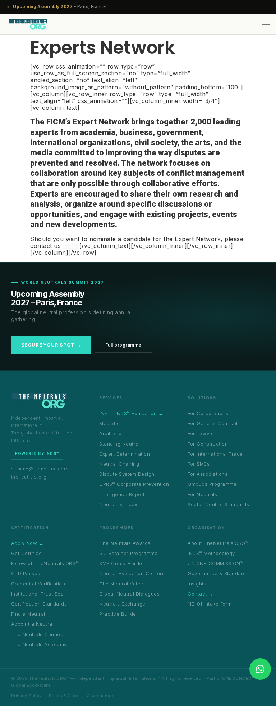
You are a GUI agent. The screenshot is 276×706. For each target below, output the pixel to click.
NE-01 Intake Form (210, 604)
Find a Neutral (28, 614)
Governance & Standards (218, 573)
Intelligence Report (122, 494)
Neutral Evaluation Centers (132, 573)
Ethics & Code (64, 695)
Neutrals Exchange (122, 604)
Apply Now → (27, 543)
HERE (71, 245)
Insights (197, 584)
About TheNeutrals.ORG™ (218, 543)
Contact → (200, 594)
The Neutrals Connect (38, 634)
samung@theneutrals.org (40, 468)
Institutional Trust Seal (38, 594)
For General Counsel (213, 423)
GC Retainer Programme (128, 553)
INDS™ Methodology (211, 553)
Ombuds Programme (212, 484)
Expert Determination (124, 454)
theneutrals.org (29, 477)
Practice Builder (118, 614)
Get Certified (26, 553)
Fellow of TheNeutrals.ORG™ (45, 563)
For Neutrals (202, 494)
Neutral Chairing (119, 464)
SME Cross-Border (121, 563)
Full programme (123, 345)
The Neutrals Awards (125, 543)
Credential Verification (38, 584)
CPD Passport (27, 573)
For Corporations (208, 413)
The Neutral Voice (121, 584)
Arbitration (112, 433)
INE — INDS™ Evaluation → (131, 413)
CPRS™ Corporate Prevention (134, 484)
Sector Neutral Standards (218, 504)
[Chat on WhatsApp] (260, 669)
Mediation (111, 423)
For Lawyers (202, 433)
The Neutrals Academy (39, 644)
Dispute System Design (127, 474)
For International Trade (215, 454)
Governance (100, 695)
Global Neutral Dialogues (129, 594)
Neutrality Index (118, 504)
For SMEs (199, 464)
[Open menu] (266, 24)
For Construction (208, 444)
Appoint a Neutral (32, 624)
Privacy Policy (26, 695)
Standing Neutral (119, 444)
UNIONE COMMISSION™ (215, 563)
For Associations (207, 474)
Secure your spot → (51, 345)
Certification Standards (39, 604)
